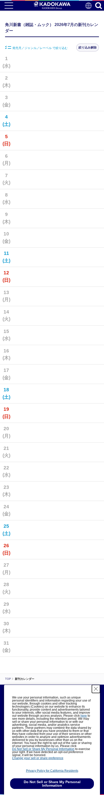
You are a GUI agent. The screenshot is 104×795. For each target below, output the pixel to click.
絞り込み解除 (88, 47)
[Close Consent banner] (96, 689)
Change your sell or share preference (37, 758)
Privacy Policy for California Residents (52, 771)
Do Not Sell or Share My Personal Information (43, 749)
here (84, 715)
